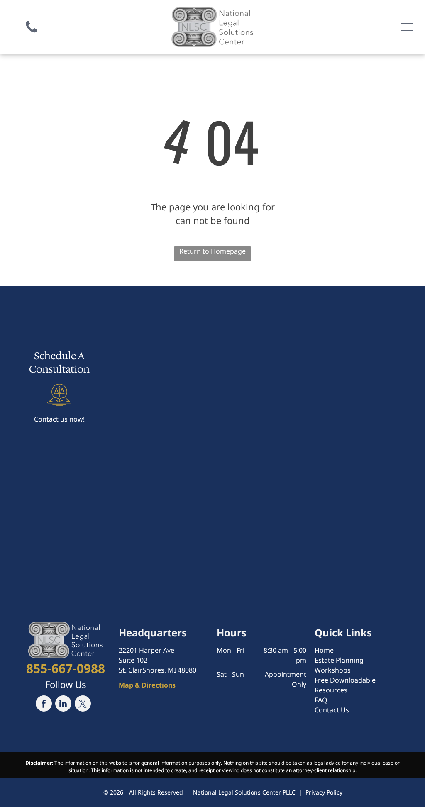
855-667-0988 (65, 668)
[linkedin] (63, 704)
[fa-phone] (31, 34)
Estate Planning (339, 660)
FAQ (321, 700)
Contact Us (332, 709)
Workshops (333, 670)
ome (327, 650)
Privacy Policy (323, 792)
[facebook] (44, 704)
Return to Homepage (212, 251)
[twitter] (83, 704)
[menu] (407, 27)
